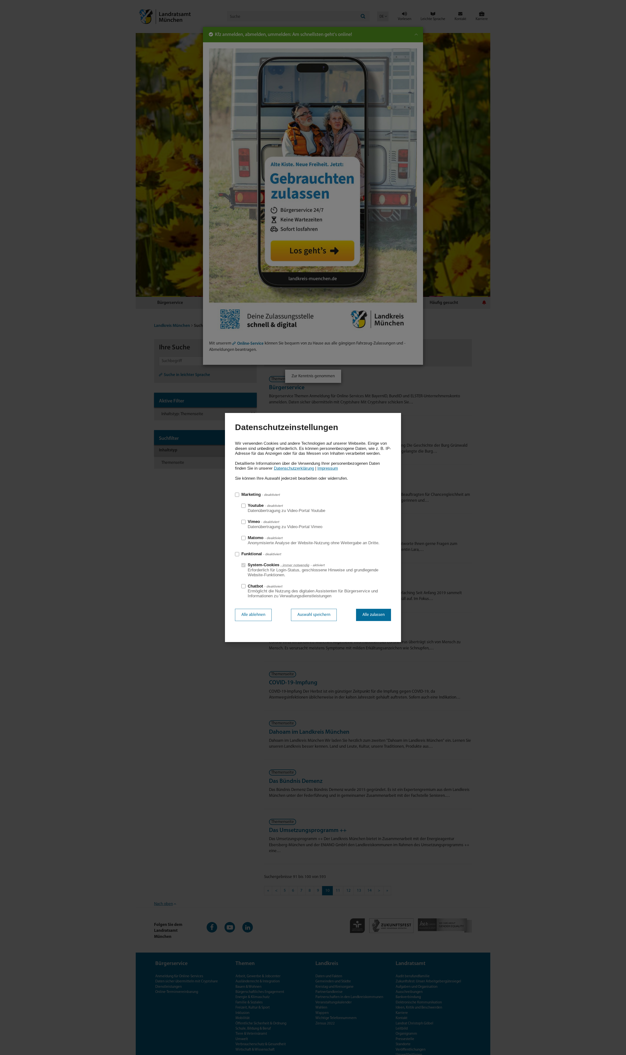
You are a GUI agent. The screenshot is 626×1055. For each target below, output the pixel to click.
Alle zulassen (373, 615)
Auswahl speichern (313, 615)
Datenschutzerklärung (294, 468)
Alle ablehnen (253, 615)
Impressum (327, 468)
